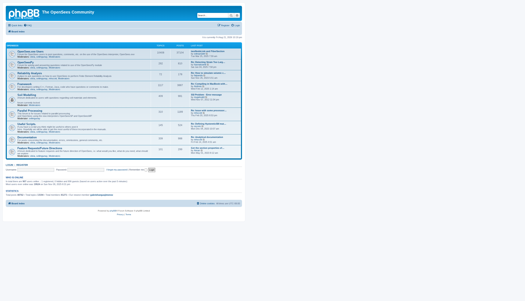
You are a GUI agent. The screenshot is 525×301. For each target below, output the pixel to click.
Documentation (27, 137)
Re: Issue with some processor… (209, 110)
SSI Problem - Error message (206, 94)
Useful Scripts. (26, 124)
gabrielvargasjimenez (101, 195)
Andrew (198, 86)
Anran (197, 150)
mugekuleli (199, 97)
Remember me (137, 169)
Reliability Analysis (29, 73)
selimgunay (42, 57)
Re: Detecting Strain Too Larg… (208, 62)
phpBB (113, 211)
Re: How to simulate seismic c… (208, 73)
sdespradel (199, 53)
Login (9, 165)
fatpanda (198, 75)
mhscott (53, 78)
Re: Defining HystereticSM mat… (208, 124)
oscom (197, 126)
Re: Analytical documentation (207, 137)
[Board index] (24, 13)
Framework (24, 84)
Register (22, 165)
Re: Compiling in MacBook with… (209, 84)
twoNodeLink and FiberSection (208, 51)
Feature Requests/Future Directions (39, 148)
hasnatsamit (200, 64)
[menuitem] (28, 25)
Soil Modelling (26, 95)
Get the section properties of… (207, 148)
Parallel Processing (29, 110)
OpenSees (12, 45)
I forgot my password (116, 169)
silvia (32, 57)
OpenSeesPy (25, 62)
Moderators (54, 57)
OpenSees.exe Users (30, 51)
